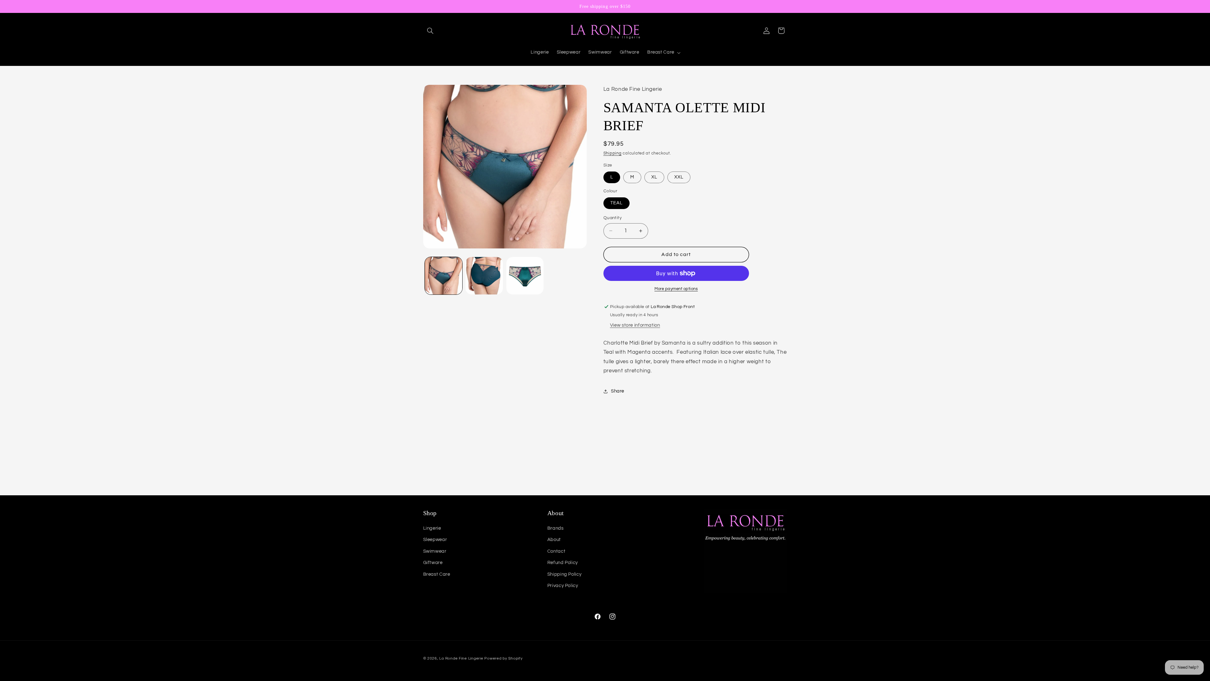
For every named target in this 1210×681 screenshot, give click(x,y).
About (554, 539)
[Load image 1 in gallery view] (443, 275)
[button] (430, 30)
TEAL (616, 203)
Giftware (433, 562)
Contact (556, 551)
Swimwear (435, 551)
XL (654, 177)
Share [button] (617, 391)
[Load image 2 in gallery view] (484, 275)
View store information (635, 325)
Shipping (612, 153)
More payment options (676, 289)
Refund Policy (562, 562)
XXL (678, 177)
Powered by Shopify (503, 658)
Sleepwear (435, 539)
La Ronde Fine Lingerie (461, 658)
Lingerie (432, 528)
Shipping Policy (564, 574)
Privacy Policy (562, 585)
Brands (555, 528)
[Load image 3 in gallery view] (525, 275)
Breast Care (436, 574)
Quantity (612, 218)
